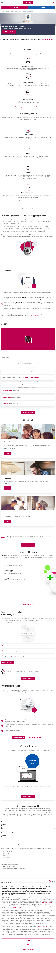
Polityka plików (41, 926)
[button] (50, 2)
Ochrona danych (17, 907)
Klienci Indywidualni (5, 11)
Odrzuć (28, 945)
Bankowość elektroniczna (16, 11)
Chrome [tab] (5, 821)
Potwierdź (28, 940)
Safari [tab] (4, 824)
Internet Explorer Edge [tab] (8, 832)
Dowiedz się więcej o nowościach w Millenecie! (28, 107)
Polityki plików (46, 902)
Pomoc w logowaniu (34, 315)
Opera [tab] (4, 835)
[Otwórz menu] (2, 2)
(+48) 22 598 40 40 (6, 882)
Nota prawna (20, 31)
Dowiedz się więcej (29, 545)
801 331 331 (7, 880)
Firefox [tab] (4, 828)
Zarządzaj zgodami (34, 950)
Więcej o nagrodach (10, 32)
